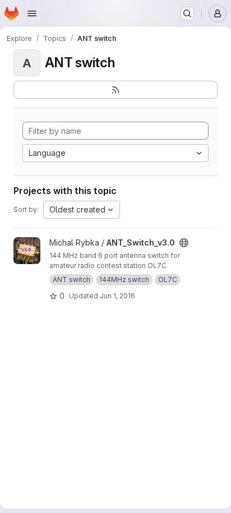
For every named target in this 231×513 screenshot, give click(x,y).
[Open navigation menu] (32, 13)
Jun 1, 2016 (117, 296)
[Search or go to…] (187, 13)
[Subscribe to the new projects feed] (115, 90)
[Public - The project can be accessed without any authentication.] (183, 242)
